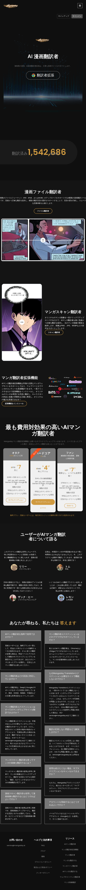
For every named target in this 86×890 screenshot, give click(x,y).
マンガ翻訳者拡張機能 (70, 849)
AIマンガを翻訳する (70, 871)
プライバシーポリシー (43, 862)
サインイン (77, 16)
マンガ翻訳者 (70, 855)
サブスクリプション (16, 500)
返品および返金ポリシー (43, 867)
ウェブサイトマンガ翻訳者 (70, 877)
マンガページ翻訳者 (70, 866)
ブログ (42, 851)
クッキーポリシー (43, 873)
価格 (43, 856)
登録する (70, 506)
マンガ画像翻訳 (70, 882)
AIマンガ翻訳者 (70, 844)
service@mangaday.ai (16, 845)
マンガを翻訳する (70, 860)
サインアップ (63, 16)
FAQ (43, 845)
